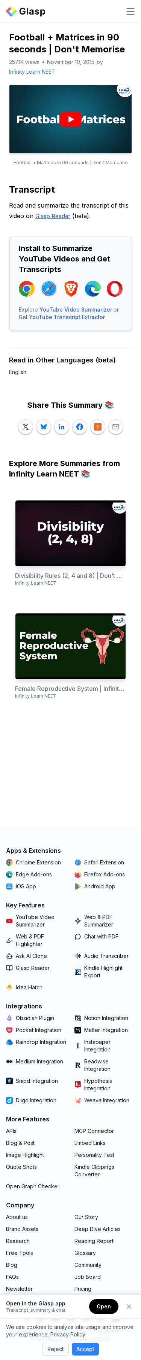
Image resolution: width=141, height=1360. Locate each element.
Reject (55, 1349)
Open (104, 1306)
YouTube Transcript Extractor (67, 317)
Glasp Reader (52, 216)
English (17, 372)
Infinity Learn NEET (32, 71)
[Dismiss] (129, 1306)
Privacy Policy (67, 1334)
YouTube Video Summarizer (75, 309)
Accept (85, 1349)
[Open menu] (130, 11)
